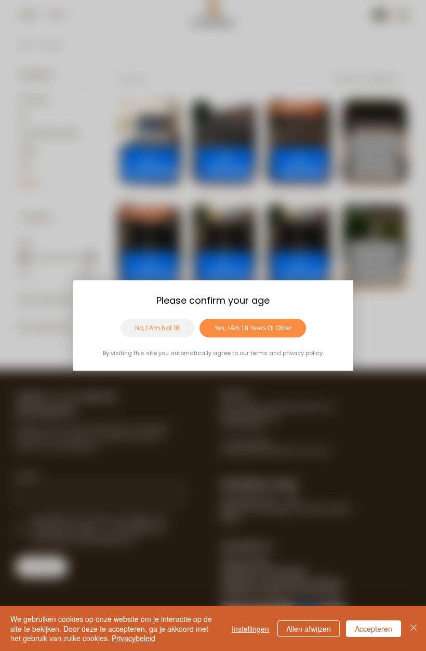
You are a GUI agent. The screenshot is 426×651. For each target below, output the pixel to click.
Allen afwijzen (308, 628)
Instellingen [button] (250, 628)
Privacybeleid (133, 638)
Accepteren (373, 628)
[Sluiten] (413, 628)
